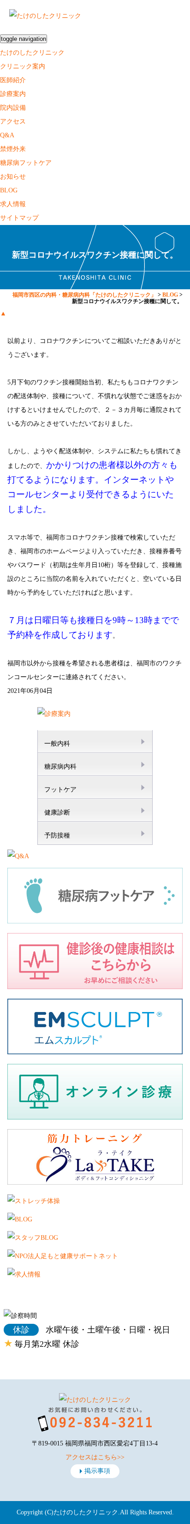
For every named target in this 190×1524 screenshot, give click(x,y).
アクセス (13, 121)
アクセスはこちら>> (95, 1457)
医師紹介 (13, 80)
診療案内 (13, 93)
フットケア (60, 789)
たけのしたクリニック (32, 52)
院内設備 (13, 107)
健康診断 (57, 812)
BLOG (9, 190)
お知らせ (13, 176)
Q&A (7, 135)
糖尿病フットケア (26, 162)
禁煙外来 (13, 149)
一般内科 (57, 743)
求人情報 (13, 204)
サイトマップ (19, 217)
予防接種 (57, 835)
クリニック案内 (22, 66)
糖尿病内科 (60, 766)
